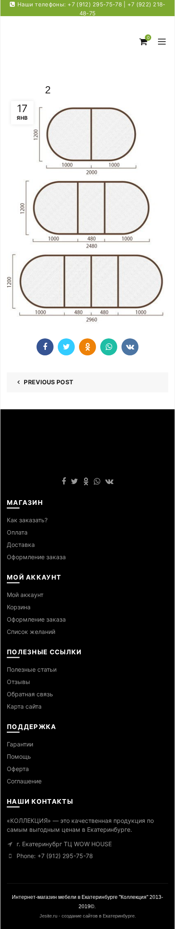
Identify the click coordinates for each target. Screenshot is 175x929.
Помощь (19, 756)
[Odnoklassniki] (87, 346)
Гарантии (20, 744)
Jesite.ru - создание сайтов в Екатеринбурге (87, 915)
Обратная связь (30, 694)
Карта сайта (24, 706)
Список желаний (31, 631)
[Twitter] (66, 346)
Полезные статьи (31, 669)
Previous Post (48, 382)
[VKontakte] (129, 346)
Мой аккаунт (25, 594)
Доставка (21, 544)
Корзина (19, 607)
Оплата (17, 532)
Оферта (18, 768)
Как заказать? (27, 520)
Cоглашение (24, 781)
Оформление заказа (36, 556)
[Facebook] (45, 346)
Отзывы (18, 681)
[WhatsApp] (108, 346)
